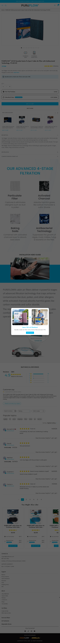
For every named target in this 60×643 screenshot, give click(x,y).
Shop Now (30, 332)
